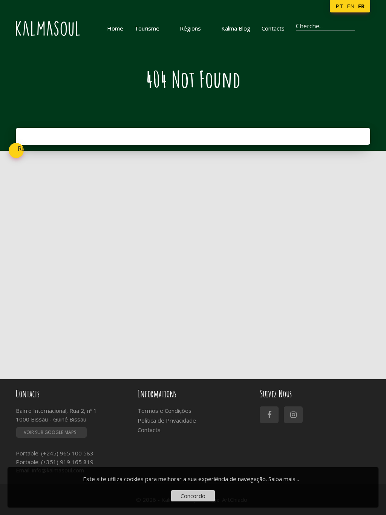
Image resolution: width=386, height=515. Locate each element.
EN (350, 6)
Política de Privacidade (167, 420)
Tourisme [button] (147, 28)
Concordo (193, 496)
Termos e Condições (164, 410)
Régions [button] (190, 28)
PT (339, 6)
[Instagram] (293, 414)
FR (361, 6)
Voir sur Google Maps (50, 432)
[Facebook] (269, 414)
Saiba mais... (283, 479)
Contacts (149, 430)
